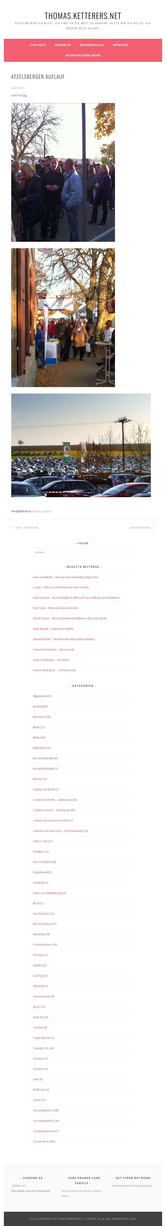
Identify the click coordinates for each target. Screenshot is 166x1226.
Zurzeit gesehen (41, 511)
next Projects (41, 914)
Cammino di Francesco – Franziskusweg (57, 831)
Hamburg (38, 882)
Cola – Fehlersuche (26, 527)
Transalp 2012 (41, 1048)
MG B (36, 903)
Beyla (36, 727)
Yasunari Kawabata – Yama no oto (54, 649)
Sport (36, 1007)
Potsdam (38, 955)
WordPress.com (124, 1218)
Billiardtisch (40, 748)
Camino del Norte (43, 789)
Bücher (37, 779)
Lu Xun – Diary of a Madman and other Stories (61, 587)
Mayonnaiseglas (92, 45)
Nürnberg (38, 934)
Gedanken (39, 872)
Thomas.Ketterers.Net (83, 15)
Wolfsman (39, 1090)
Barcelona (39, 717)
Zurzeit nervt (40, 1141)
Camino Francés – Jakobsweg (51, 810)
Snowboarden (41, 996)
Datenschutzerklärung (83, 55)
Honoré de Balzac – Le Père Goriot (54, 670)
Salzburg (38, 976)
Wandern (38, 1058)
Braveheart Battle (43, 758)
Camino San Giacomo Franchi (51, 820)
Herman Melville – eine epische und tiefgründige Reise (66, 577)
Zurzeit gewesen (43, 1131)
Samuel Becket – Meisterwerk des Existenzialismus (63, 639)
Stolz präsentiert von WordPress (56, 1218)
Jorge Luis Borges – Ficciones (51, 660)
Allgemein (39, 696)
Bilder (36, 737)
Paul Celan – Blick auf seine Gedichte (55, 608)
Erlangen (38, 851)
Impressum (120, 45)
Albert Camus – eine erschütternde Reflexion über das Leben (69, 618)
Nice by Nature (42, 924)
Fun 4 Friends (41, 862)
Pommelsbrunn (42, 944)
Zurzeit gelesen (42, 1110)
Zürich (37, 1100)
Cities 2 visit (40, 841)
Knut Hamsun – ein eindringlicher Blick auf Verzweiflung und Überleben (76, 598)
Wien (36, 1079)
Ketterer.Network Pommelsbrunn (132, 1186)
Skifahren (38, 986)
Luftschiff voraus (140, 527)
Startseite (37, 45)
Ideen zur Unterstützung (47, 893)
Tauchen (38, 1027)
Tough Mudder (42, 1038)
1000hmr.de (63, 45)
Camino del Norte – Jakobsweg (52, 800)
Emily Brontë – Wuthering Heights (53, 629)
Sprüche (38, 1017)
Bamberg (38, 706)
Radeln (37, 965)
